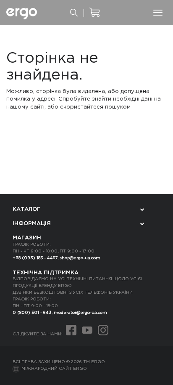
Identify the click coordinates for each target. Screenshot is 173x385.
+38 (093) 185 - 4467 (35, 258)
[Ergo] (21, 13)
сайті (37, 107)
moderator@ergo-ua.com (80, 313)
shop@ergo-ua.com (80, 258)
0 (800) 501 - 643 (32, 313)
